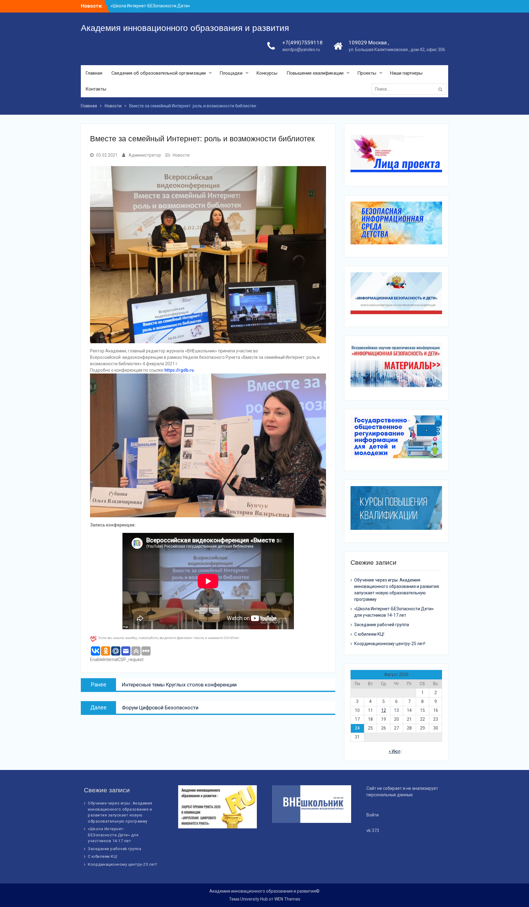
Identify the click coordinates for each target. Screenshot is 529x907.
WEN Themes (287, 899)
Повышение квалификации (315, 73)
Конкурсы (266, 73)
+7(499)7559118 (302, 42)
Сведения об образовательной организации (158, 73)
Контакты (95, 89)
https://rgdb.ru (179, 370)
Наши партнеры (406, 73)
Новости (181, 155)
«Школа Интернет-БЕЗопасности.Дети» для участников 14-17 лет (113, 835)
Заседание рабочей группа (381, 624)
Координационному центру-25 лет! (389, 643)
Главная (93, 73)
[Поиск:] (411, 89)
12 (383, 710)
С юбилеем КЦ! (369, 634)
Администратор (145, 155)
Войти (372, 814)
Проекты (366, 73)
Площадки (230, 73)
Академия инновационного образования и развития (185, 28)
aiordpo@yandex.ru (301, 49)
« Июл (394, 751)
